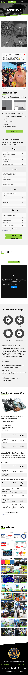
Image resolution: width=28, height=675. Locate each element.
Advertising (13, 664)
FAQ (19, 664)
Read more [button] (5, 60)
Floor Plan (13, 235)
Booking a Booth (14, 131)
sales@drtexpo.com (6, 230)
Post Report (14, 261)
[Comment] (5, 88)
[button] (2, 71)
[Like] (3, 88)
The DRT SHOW (5, 664)
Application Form (14, 238)
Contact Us (24, 664)
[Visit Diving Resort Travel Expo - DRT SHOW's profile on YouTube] (4, 55)
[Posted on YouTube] (24, 55)
